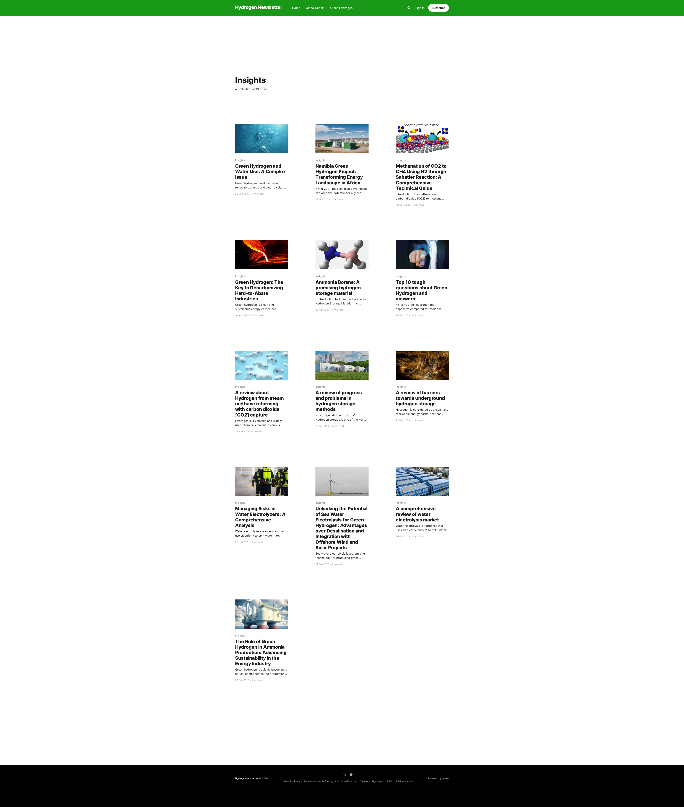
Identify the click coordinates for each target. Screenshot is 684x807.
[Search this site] (409, 8)
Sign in (420, 8)
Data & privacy (292, 781)
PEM (389, 781)
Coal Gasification (346, 781)
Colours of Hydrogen (371, 781)
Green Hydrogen (341, 8)
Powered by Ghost (438, 778)
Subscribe (438, 8)
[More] (360, 8)
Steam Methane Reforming (318, 781)
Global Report (315, 8)
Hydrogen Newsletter (258, 7)
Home (296, 8)
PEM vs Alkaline (404, 781)
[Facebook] (351, 774)
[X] (344, 774)
